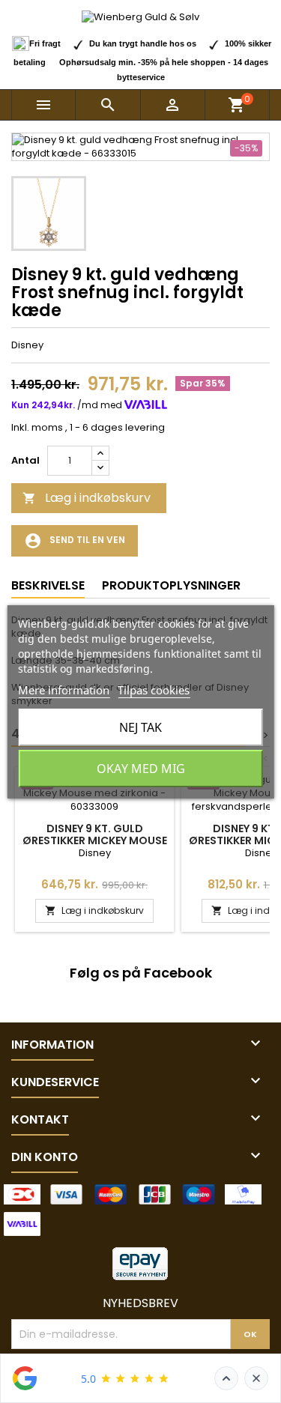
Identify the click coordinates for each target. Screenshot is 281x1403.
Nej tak (140, 727)
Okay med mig (141, 768)
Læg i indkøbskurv (86, 497)
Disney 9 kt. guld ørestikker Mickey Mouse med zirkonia (94, 840)
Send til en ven (74, 541)
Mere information (63, 689)
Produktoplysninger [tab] (171, 585)
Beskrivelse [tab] (48, 585)
